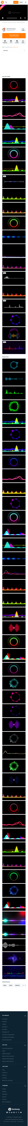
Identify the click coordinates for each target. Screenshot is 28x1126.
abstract (17, 984)
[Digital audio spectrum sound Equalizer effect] (13, 277)
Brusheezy (4, 1018)
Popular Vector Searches (8, 1055)
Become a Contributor (7, 1079)
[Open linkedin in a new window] (11, 1111)
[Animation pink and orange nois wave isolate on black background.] (13, 208)
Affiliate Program (6, 1053)
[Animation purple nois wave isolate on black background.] (13, 264)
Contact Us (4, 1072)
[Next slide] (22, 984)
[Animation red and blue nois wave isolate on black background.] (13, 572)
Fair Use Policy (20, 1121)
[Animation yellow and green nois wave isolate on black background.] (13, 167)
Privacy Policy (12, 1121)
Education (4, 1028)
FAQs (3, 1069)
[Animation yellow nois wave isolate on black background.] (13, 194)
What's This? (15, 47)
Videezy (4, 1023)
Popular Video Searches (8, 1060)
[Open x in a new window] (18, 1111)
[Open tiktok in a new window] (15, 1111)
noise (10, 984)
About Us (4, 1074)
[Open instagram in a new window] (8, 1111)
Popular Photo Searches (8, 1058)
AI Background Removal (8, 1036)
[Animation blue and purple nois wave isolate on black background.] (13, 710)
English (4, 1088)
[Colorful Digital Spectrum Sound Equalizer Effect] (13, 181)
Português (4, 1093)
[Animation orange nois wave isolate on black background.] (13, 489)
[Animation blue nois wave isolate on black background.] (13, 319)
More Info (6, 50)
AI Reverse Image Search (8, 1034)
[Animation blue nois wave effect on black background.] (13, 364)
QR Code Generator (7, 1039)
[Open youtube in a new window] (20, 1111)
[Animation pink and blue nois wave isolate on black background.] (13, 139)
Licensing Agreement (7, 1047)
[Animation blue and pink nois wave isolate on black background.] (13, 153)
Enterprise (4, 1026)
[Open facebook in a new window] (6, 1111)
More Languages (6, 1101)
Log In (21, 2)
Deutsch (4, 1096)
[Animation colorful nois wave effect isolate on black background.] (13, 112)
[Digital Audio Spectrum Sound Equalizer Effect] (13, 305)
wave (4, 984)
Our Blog (4, 1077)
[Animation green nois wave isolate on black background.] (13, 765)
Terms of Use (5, 1121)
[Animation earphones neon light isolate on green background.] (13, 333)
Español (4, 1091)
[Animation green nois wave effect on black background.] (13, 392)
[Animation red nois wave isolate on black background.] (13, 84)
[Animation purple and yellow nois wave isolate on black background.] (13, 98)
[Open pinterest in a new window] (13, 1111)
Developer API (5, 1031)
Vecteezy (4, 1021)
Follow (23, 30)
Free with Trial (14, 35)
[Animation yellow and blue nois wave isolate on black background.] (13, 447)
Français (4, 1098)
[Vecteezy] (2, 2)
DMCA (3, 1050)
